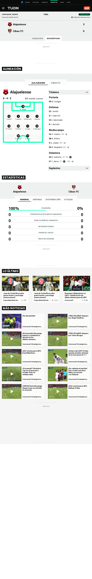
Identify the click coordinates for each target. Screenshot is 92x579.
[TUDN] (13, 8)
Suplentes (54, 168)
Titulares (54, 92)
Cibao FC (55, 83)
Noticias (36, 2)
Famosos (45, 2)
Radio (62, 2)
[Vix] (87, 8)
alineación (37, 38)
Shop (68, 2)
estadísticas (53, 38)
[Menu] (3, 8)
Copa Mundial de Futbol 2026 (10, 300)
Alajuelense (38, 83)
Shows (27, 2)
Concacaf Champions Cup (71, 300)
